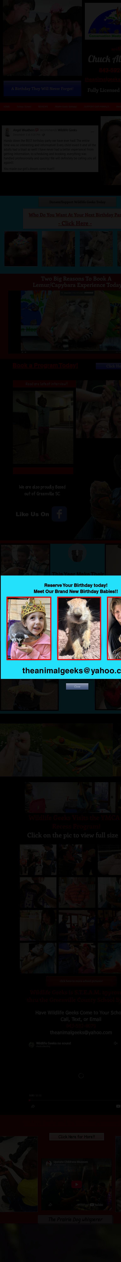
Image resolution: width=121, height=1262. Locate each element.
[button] (77, 686)
